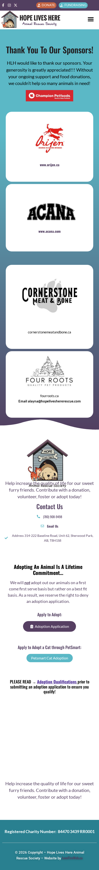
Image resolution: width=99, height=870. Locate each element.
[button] (91, 19)
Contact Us (49, 506)
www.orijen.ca (49, 164)
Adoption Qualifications (57, 682)
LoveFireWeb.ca (72, 857)
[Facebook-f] (3, 5)
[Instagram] (9, 5)
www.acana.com (49, 231)
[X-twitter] (15, 5)
